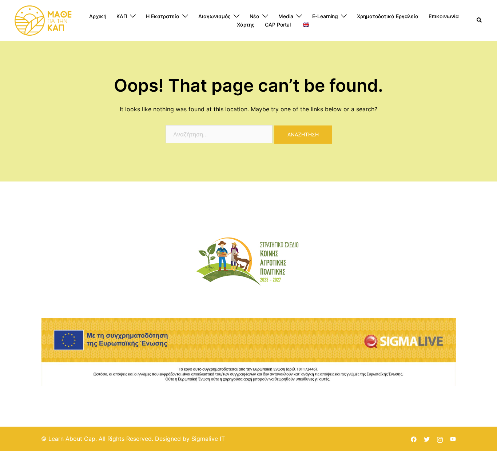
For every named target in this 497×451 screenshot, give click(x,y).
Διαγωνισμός (214, 16)
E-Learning (325, 16)
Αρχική (97, 16)
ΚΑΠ (121, 16)
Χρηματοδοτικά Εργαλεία (387, 16)
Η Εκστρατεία (162, 16)
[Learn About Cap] (43, 20)
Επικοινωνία (444, 16)
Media (285, 16)
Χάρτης (246, 24)
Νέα (254, 16)
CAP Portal (278, 24)
